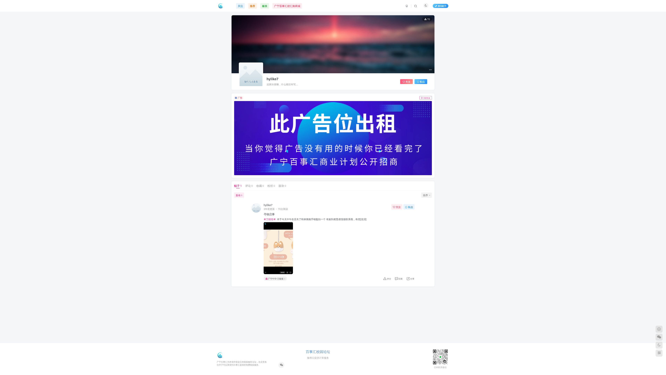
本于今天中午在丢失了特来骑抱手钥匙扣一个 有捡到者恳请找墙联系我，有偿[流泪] (321, 219)
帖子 (238, 186)
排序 (425, 195)
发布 (239, 195)
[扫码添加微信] (659, 337)
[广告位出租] (333, 138)
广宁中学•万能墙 (275, 278)
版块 (282, 186)
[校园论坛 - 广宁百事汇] (220, 354)
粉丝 (271, 186)
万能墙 (269, 219)
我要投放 (426, 98)
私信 (422, 81)
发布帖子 (442, 5)
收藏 (260, 186)
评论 (249, 186)
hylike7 (272, 78)
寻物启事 (269, 214)
